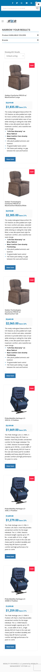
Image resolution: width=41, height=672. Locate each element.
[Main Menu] (3, 21)
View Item (10, 159)
